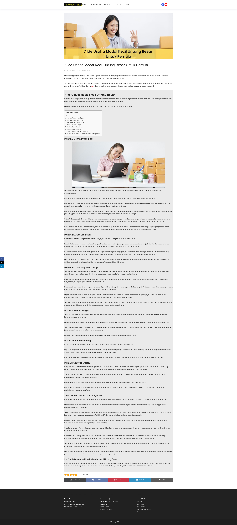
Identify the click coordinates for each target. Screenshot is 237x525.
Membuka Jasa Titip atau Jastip (76, 122)
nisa (68, 70)
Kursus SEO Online (142, 499)
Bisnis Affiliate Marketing (74, 127)
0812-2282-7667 (113, 501)
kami (92, 86)
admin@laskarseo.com (111, 499)
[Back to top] (235, 523)
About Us (107, 4)
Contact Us (117, 4)
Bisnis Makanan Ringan (74, 125)
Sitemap (139, 512)
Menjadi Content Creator (74, 129)
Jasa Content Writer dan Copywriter (77, 131)
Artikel (74, 70)
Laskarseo (124, 522)
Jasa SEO (139, 501)
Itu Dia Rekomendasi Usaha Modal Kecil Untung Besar (83, 133)
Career (127, 4)
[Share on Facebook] (2, 259)
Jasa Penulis (140, 504)
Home (84, 4)
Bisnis (89, 70)
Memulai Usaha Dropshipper (75, 118)
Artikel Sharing (82, 70)
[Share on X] (2, 262)
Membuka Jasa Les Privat (75, 120)
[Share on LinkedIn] (2, 266)
